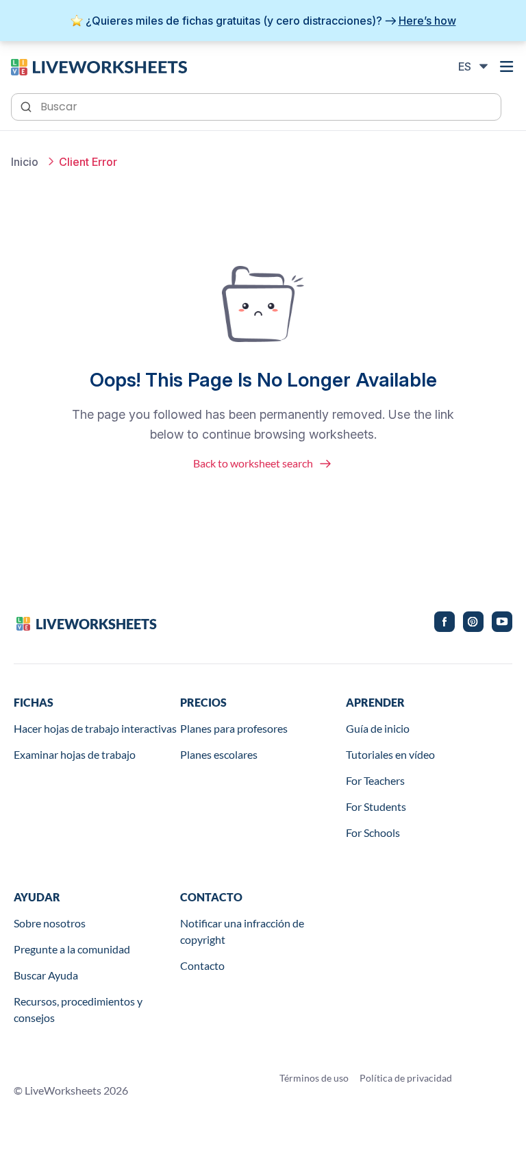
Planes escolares (219, 754)
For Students (376, 806)
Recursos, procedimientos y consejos (78, 1009)
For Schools (373, 832)
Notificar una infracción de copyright (242, 931)
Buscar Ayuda (46, 975)
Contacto (202, 965)
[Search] (27, 105)
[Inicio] (99, 66)
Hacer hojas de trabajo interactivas (95, 728)
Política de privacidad (406, 1078)
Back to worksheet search (253, 463)
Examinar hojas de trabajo (75, 754)
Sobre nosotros (50, 922)
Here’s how (427, 20)
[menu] (507, 66)
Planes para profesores (234, 728)
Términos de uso (314, 1078)
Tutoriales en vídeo (390, 754)
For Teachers (375, 780)
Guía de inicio (378, 728)
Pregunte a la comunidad (72, 948)
